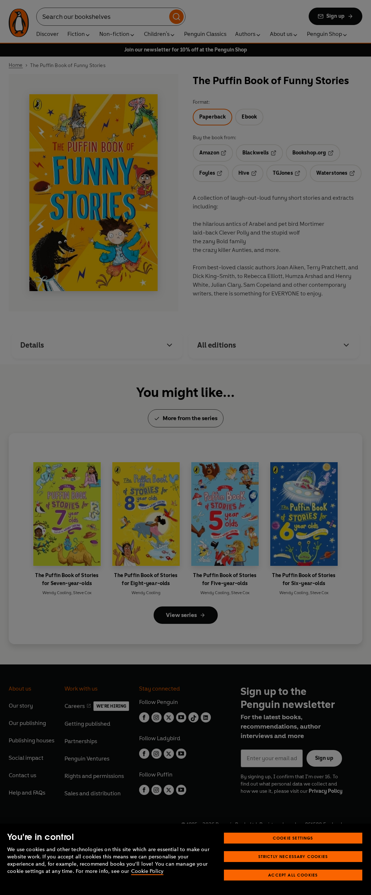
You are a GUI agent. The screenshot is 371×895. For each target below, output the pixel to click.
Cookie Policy (147, 871)
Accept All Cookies (293, 875)
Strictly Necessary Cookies (293, 856)
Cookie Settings (293, 838)
